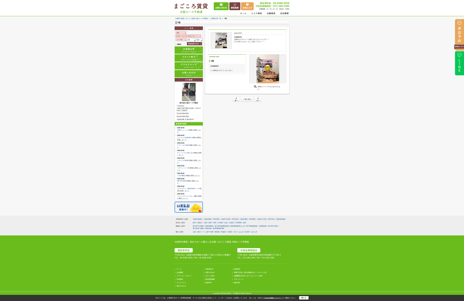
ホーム (179, 269)
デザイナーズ (238, 279)
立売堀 (220, 223)
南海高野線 (209, 226)
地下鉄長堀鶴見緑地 (222, 226)
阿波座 (223, 232)
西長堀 (217, 232)
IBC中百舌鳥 (181, 181)
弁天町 (247, 232)
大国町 (229, 232)
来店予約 (208, 282)
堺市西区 (252, 219)
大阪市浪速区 (197, 219)
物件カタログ (181, 286)
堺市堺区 (216, 219)
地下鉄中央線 (273, 226)
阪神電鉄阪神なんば (237, 226)
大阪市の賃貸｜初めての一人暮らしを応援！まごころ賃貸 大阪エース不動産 (212, 241)
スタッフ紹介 (210, 276)
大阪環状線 (263, 226)
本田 (215, 223)
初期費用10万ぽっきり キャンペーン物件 (248, 276)
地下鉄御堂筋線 (252, 226)
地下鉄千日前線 (198, 226)
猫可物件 (237, 282)
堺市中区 (271, 219)
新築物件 (237, 269)
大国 (205, 223)
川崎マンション (182, 130)
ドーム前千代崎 (207, 232)
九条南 (231, 223)
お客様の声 (209, 269)
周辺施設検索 (210, 279)
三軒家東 (238, 223)
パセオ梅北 (181, 175)
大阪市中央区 (225, 219)
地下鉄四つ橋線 (198, 228)
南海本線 (208, 228)
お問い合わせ (210, 272)
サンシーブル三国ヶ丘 (184, 153)
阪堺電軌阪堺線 (218, 228)
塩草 (244, 223)
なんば (240, 232)
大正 (235, 232)
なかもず (254, 232)
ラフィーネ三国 (182, 145)
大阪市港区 (244, 219)
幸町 (210, 223)
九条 (226, 223)
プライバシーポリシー (184, 276)
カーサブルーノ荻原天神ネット (187, 188)
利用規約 (180, 279)
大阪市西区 (208, 219)
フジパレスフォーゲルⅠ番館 (187, 196)
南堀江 (200, 223)
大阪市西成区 (280, 219)
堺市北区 (235, 219)
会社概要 (180, 272)
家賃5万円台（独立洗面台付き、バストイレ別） (251, 272)
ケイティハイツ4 (183, 168)
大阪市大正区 (262, 219)
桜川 (194, 223)
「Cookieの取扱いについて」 (272, 298)
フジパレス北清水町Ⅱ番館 (186, 137)
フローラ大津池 (182, 160)
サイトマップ (181, 282)
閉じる (303, 298)
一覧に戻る (247, 99)
